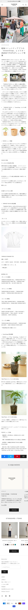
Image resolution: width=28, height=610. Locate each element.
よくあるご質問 (4, 584)
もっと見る (3, 505)
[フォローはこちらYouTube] (6, 596)
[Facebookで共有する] (4, 456)
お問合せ (3, 579)
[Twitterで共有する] (11, 456)
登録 (5, 571)
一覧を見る (14, 510)
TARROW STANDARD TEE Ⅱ (9, 540)
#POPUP (3, 491)
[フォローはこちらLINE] (9, 596)
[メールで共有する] (23, 456)
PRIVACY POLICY (5, 591)
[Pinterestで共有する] (17, 456)
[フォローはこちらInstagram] (2, 596)
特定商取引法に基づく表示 (7, 589)
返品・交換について (5, 582)
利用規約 (3, 586)
